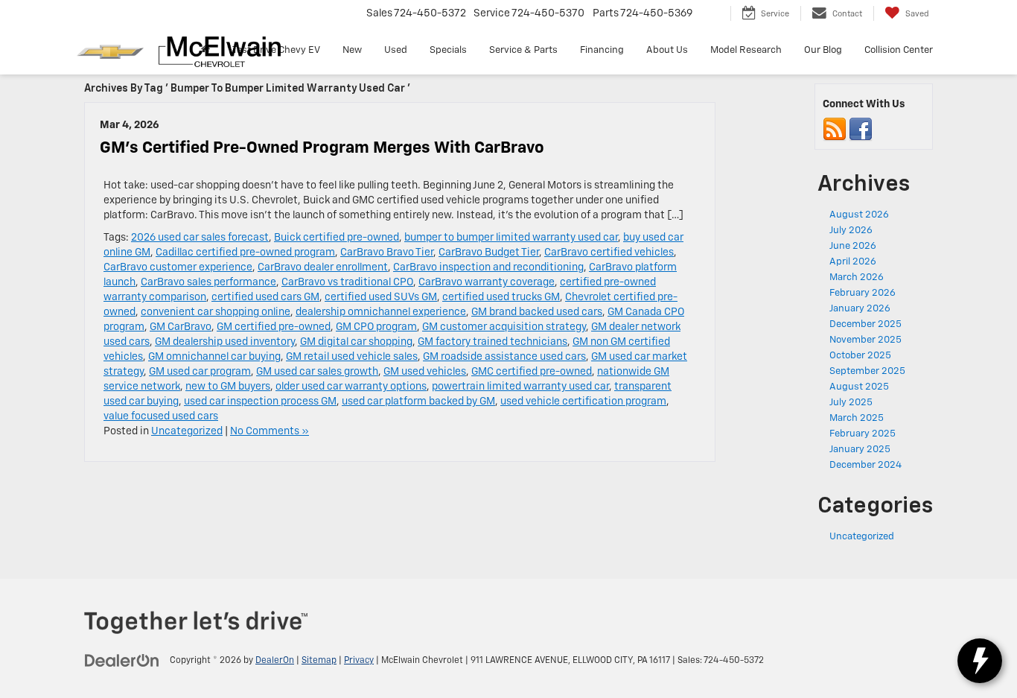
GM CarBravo (180, 327)
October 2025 (860, 356)
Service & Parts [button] (523, 50)
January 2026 (859, 309)
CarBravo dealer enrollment (323, 267)
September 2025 (867, 371)
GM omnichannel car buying (214, 357)
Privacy (359, 660)
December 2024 (865, 465)
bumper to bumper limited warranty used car (511, 237)
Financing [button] (602, 50)
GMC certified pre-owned (531, 372)
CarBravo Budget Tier (489, 252)
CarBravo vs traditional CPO (347, 282)
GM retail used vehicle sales (352, 357)
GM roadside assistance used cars (504, 357)
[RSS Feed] (835, 130)
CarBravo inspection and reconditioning (488, 267)
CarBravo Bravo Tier (386, 252)
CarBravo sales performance (208, 282)
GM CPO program (376, 327)
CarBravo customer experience (177, 267)
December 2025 (865, 324)
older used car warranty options (351, 386)
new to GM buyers (227, 386)
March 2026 (856, 277)
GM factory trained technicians (492, 342)
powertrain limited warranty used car (520, 386)
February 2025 (862, 434)
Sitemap (319, 660)
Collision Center (898, 50)
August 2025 (859, 387)
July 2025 (851, 402)
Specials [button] (448, 50)
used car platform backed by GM (418, 401)
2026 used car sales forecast (200, 237)
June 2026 (852, 246)
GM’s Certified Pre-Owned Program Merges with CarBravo (322, 148)
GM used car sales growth (317, 372)
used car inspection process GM (260, 401)
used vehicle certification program (583, 401)
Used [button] (395, 50)
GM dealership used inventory (225, 342)
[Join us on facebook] (861, 130)
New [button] (352, 50)
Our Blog (823, 50)
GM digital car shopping (356, 342)
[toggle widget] (979, 660)
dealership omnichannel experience (381, 312)
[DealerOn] (122, 660)
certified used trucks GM (501, 297)
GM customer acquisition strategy (504, 327)
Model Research (746, 50)
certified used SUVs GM (381, 297)
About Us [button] (667, 50)
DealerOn (274, 660)
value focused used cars (160, 416)
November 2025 (865, 340)
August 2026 (859, 215)
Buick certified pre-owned (336, 237)
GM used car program (200, 372)
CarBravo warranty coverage (486, 282)
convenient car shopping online (215, 312)
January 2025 (859, 449)
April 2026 (852, 262)
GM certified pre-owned (274, 327)
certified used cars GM (265, 297)
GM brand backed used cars (536, 312)
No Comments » (269, 431)
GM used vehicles (424, 372)
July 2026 (851, 230)
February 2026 (862, 293)
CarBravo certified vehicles (609, 252)
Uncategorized (187, 431)
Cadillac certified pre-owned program (245, 252)
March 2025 (856, 418)
